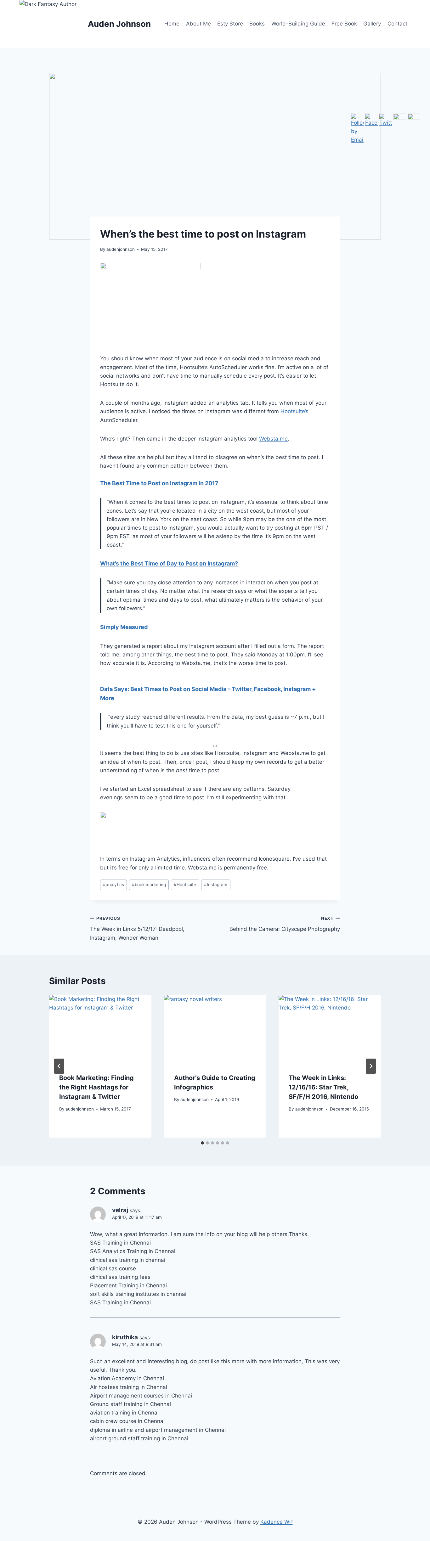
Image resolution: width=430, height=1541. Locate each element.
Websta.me (273, 439)
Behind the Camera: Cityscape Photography (284, 924)
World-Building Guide (298, 23)
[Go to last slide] (59, 1066)
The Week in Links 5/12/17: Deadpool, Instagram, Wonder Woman (137, 928)
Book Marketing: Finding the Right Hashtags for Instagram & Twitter (96, 1087)
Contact (397, 23)
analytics (113, 884)
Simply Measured (124, 627)
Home (171, 23)
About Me (198, 23)
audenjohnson (120, 249)
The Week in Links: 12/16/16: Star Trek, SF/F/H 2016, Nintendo (323, 1087)
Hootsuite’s (294, 411)
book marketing (149, 884)
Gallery (372, 23)
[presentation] (100, 1029)
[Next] (371, 1066)
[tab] (202, 1143)
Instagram (215, 884)
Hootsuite (185, 884)
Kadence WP (276, 1522)
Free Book (344, 23)
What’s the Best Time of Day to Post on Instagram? (169, 563)
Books (257, 23)
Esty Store (230, 23)
